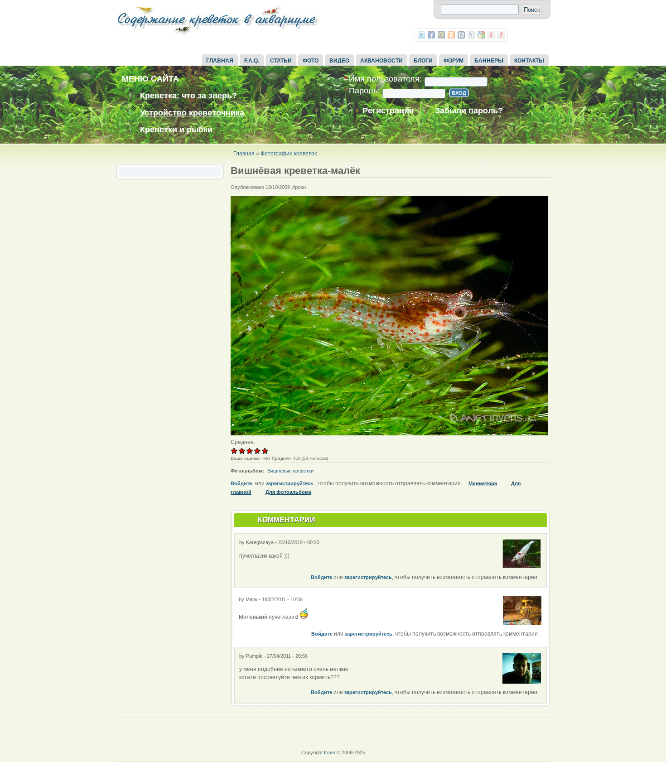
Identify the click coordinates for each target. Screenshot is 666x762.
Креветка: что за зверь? (188, 95)
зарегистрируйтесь (290, 483)
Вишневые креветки (290, 470)
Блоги (423, 61)
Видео (339, 61)
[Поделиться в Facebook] (431, 35)
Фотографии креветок (289, 153)
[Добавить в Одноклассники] (451, 35)
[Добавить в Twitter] (421, 35)
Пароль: (362, 91)
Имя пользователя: (383, 79)
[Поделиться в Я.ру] (501, 35)
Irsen (329, 752)
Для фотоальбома (288, 492)
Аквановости (381, 61)
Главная (219, 61)
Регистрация (388, 110)
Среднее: (243, 442)
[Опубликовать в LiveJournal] (471, 35)
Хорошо (250, 450)
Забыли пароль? (469, 110)
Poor (234, 450)
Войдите (241, 483)
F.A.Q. (251, 61)
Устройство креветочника (192, 112)
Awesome (264, 450)
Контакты (529, 61)
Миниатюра (482, 483)
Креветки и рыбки (176, 129)
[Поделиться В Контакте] (461, 35)
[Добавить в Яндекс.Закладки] (491, 35)
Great (257, 450)
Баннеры (488, 61)
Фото (311, 61)
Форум (453, 61)
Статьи (281, 61)
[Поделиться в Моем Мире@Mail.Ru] (441, 35)
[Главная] (217, 35)
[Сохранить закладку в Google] (481, 35)
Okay (242, 450)
